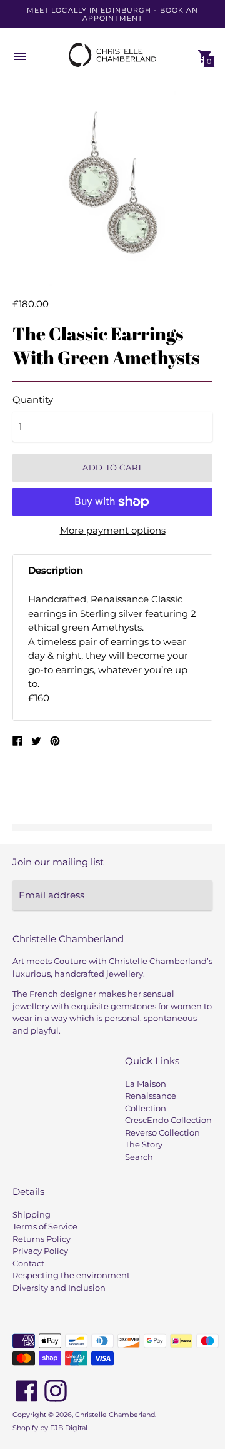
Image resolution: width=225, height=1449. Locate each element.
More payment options (113, 530)
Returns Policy (41, 1239)
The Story (143, 1144)
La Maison (145, 1084)
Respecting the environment (71, 1275)
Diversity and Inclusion (59, 1288)
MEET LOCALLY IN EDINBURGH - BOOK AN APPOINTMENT (113, 14)
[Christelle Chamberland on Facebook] (27, 1390)
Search (139, 1157)
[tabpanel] (112, 653)
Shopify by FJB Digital (50, 1427)
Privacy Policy (40, 1251)
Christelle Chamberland (115, 1414)
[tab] (112, 571)
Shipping (31, 1214)
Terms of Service (45, 1226)
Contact (28, 1263)
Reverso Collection (162, 1132)
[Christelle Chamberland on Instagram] (55, 1390)
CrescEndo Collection (168, 1120)
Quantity (32, 399)
